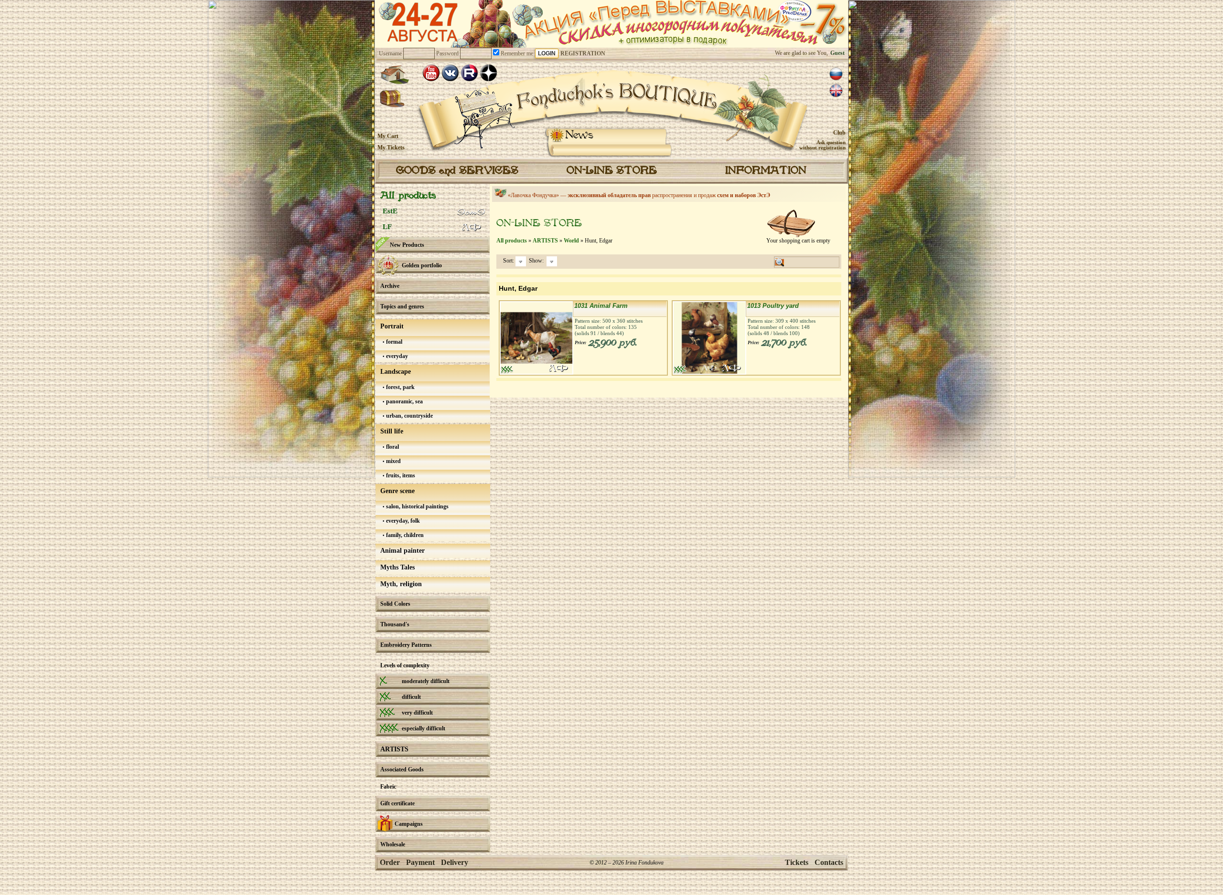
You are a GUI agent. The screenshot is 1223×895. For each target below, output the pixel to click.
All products (408, 196)
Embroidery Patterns (406, 645)
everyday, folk (402, 520)
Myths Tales (397, 567)
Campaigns (409, 824)
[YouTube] (431, 72)
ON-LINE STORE (612, 171)
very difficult (417, 712)
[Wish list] (392, 98)
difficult (411, 697)
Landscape (395, 371)
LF (387, 227)
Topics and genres (402, 306)
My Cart (387, 136)
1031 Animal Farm (601, 305)
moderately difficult (426, 681)
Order (390, 862)
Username (390, 53)
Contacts (829, 862)
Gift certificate (397, 803)
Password (447, 53)
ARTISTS (394, 749)
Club (839, 132)
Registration (582, 53)
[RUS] (836, 74)
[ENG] (836, 91)
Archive (389, 286)
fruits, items (400, 475)
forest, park (400, 387)
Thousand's (394, 624)
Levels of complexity (404, 665)
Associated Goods (402, 769)
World (571, 240)
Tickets (796, 862)
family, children (404, 535)
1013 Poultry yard (773, 305)
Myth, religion (401, 584)
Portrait (392, 326)
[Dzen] (488, 72)
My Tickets (391, 147)
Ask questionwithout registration (822, 144)
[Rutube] (469, 72)
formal (393, 341)
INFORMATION (765, 171)
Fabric (388, 786)
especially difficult (423, 728)
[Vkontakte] (450, 72)
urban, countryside (409, 415)
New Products (407, 245)
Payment (420, 862)
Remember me (516, 53)
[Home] (394, 74)
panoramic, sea (404, 401)
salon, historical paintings (417, 506)
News (579, 135)
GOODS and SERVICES (457, 171)
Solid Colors (395, 603)
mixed (393, 461)
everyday (396, 356)
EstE (390, 211)
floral (392, 446)
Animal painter (402, 550)
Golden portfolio (422, 265)
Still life (391, 431)
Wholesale (392, 844)
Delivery (454, 862)
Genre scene (397, 491)
